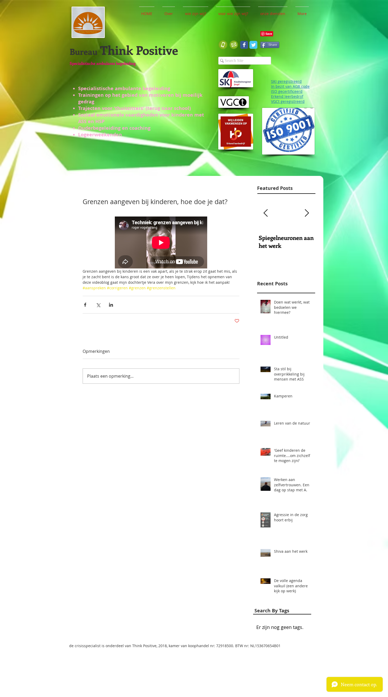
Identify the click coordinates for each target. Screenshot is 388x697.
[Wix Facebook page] (244, 45)
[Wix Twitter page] (253, 45)
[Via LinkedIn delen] (110, 304)
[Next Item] (306, 213)
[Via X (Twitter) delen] (98, 304)
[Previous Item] (265, 213)
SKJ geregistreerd (286, 81)
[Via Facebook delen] (85, 304)
